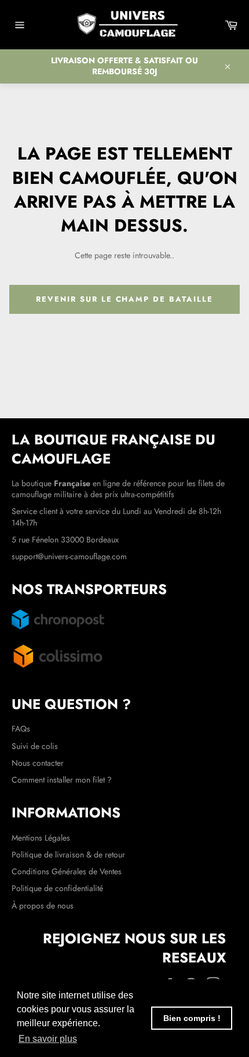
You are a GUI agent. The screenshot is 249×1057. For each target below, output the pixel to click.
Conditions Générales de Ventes (67, 871)
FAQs (21, 728)
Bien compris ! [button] (192, 1018)
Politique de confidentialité (57, 888)
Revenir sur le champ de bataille (124, 299)
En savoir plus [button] (48, 1039)
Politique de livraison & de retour (68, 854)
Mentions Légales (41, 838)
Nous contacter (38, 763)
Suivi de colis (35, 746)
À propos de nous (43, 905)
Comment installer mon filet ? (62, 779)
